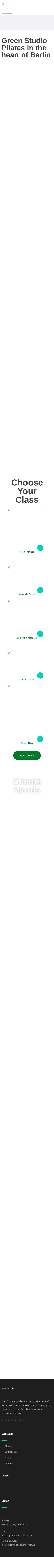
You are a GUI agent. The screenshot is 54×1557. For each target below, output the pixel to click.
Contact (9, 1463)
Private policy (17, 1420)
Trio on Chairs (27, 679)
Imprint (5, 1420)
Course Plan (11, 1452)
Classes (8, 1446)
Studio (8, 1457)
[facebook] (2, 1514)
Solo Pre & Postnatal (27, 637)
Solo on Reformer (27, 594)
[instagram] (5, 1514)
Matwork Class (27, 551)
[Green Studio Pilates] (7, 8)
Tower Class (27, 743)
